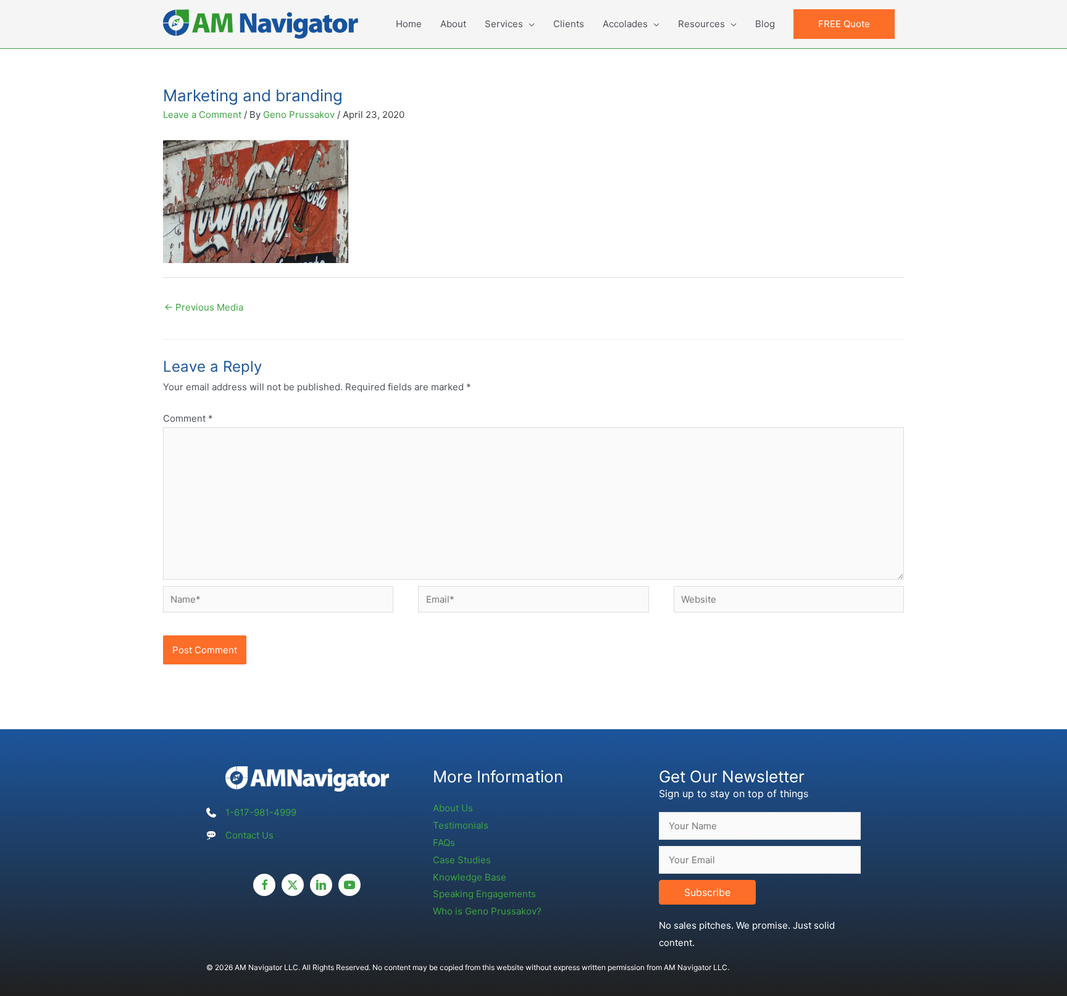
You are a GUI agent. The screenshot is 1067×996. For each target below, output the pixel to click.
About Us (453, 808)
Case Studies (462, 860)
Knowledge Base (469, 877)
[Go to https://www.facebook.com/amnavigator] (264, 885)
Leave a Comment (202, 114)
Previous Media (203, 307)
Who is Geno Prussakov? (487, 911)
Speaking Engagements (484, 894)
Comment (188, 418)
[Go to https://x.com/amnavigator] (293, 885)
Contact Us (249, 835)
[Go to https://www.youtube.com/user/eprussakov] (349, 885)
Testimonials (460, 825)
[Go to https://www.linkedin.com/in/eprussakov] (321, 885)
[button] (844, 24)
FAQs (444, 842)
